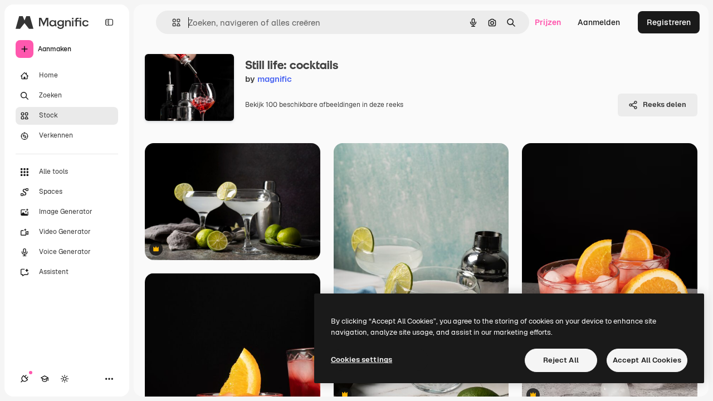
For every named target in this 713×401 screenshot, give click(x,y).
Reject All (561, 360)
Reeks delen (664, 104)
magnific (274, 79)
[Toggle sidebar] (109, 22)
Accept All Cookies (647, 360)
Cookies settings (361, 359)
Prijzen (548, 22)
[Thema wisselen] (65, 379)
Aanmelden (599, 22)
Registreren (669, 22)
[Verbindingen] (24, 379)
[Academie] (44, 379)
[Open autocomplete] (172, 22)
